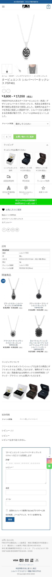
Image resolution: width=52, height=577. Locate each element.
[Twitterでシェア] (8, 230)
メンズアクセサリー (23, 76)
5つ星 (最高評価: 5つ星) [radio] (35, 463)
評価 (8, 460)
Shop (11, 76)
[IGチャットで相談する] (49, 461)
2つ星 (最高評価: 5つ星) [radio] (10, 463)
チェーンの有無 (7, 123)
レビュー (10, 467)
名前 (7, 488)
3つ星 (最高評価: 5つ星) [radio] (16, 463)
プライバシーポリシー (26, 565)
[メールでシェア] (13, 230)
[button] (3, 6)
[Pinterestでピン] (17, 230)
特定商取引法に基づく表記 (26, 568)
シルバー (9, 222)
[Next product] (4, 91)
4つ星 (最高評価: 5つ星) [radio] (25, 463)
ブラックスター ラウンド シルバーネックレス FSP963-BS (38, 305)
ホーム (4, 76)
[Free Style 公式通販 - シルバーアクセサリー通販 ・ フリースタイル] (26, 6)
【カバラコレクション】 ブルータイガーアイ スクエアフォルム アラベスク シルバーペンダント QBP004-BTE (38, 345)
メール (8, 499)
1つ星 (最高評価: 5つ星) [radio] (6, 463)
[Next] (46, 38)
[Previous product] (8, 91)
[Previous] (6, 38)
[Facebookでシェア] (4, 230)
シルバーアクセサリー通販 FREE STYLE (26, 571)
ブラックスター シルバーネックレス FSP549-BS (13, 304)
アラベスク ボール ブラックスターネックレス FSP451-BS (13, 343)
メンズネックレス (40, 76)
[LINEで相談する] (49, 466)
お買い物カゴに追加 (25, 137)
